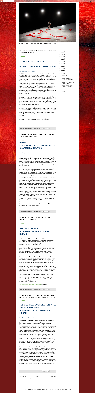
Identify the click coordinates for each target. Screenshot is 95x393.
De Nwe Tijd (44, 122)
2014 (62, 72)
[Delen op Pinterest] (49, 128)
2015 (62, 70)
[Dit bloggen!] (44, 128)
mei (62, 91)
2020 (62, 61)
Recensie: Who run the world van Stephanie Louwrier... (67, 86)
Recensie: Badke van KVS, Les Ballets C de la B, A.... (68, 83)
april (63, 93)
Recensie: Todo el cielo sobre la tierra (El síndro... (68, 88)
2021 (62, 59)
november (64, 77)
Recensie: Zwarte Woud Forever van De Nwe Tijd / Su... (67, 79)
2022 (62, 58)
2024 (62, 54)
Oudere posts (53, 376)
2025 (62, 52)
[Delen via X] (46, 128)
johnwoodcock (55, 389)
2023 (62, 56)
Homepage (38, 376)
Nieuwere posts (23, 376)
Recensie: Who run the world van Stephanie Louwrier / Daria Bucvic (35, 218)
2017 (62, 66)
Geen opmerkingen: (37, 128)
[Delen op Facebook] (47, 128)
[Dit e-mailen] (43, 128)
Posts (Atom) (28, 378)
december (64, 75)
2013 (62, 73)
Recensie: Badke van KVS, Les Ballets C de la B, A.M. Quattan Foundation (37, 135)
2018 (62, 65)
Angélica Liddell (44, 366)
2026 (62, 51)
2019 (62, 63)
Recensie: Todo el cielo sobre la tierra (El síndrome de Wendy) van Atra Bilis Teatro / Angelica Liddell (37, 296)
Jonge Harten (44, 284)
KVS (42, 208)
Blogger (69, 389)
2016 (62, 68)
